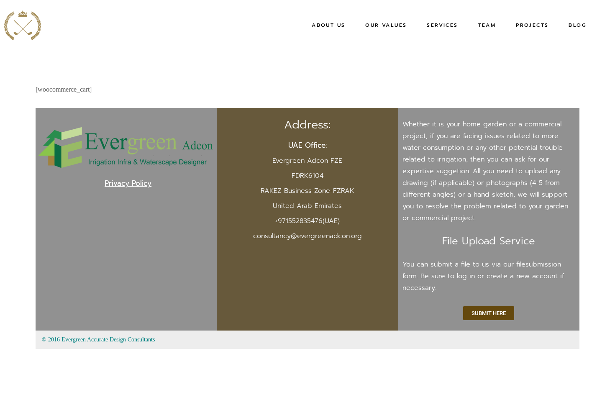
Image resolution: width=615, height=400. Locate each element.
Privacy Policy (128, 183)
